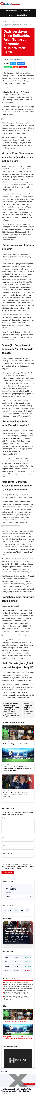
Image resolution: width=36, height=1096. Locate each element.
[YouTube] (22, 910)
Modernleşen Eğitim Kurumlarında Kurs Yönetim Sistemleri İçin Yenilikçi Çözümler (17, 993)
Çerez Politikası (22, 15)
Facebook (21, 63)
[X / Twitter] (10, 910)
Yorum (5, 818)
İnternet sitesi (7, 853)
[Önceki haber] (25, 924)
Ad (3, 837)
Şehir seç (8, 892)
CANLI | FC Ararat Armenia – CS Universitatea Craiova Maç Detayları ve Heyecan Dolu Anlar (18, 985)
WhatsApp (7, 67)
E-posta (5, 845)
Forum (10, 15)
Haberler (4, 22)
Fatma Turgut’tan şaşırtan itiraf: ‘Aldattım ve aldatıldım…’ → (28, 710)
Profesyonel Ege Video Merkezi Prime (16, 982)
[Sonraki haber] (30, 924)
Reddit (15, 67)
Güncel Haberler (11, 10)
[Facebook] (5, 910)
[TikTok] (27, 910)
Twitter (13, 63)
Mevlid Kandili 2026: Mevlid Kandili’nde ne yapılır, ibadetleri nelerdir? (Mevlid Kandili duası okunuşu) (17, 997)
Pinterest (23, 67)
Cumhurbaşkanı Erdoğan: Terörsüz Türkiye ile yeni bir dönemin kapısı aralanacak (18, 989)
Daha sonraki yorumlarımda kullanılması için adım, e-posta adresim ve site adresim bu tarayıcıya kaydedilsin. (18, 866)
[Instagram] (16, 910)
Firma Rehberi (25, 10)
